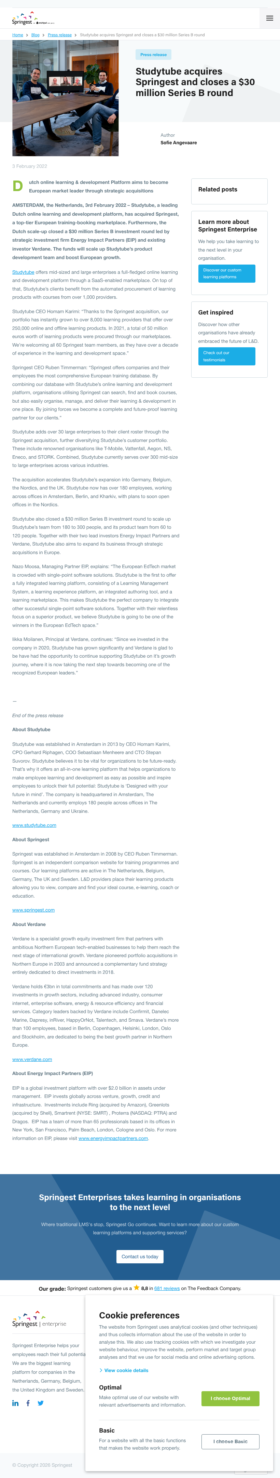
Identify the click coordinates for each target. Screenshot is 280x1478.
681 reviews (167, 1288)
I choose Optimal (230, 1398)
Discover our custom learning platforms (222, 273)
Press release (153, 54)
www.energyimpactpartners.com (113, 1138)
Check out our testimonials (216, 356)
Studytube (23, 272)
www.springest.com (33, 910)
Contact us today (140, 1256)
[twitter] (41, 1404)
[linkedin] (15, 1404)
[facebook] (28, 1404)
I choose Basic (230, 1441)
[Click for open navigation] (270, 18)
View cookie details (125, 1370)
